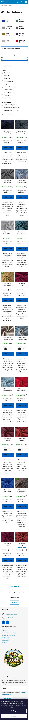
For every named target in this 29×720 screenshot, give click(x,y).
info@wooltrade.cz (11, 614)
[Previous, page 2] (10, 593)
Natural (7, 98)
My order (4, 642)
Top (15, 602)
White (7, 78)
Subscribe (7, 698)
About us (4, 630)
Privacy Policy (6, 638)
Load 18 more (14, 587)
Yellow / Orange (9, 87)
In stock (7, 66)
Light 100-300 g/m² (10, 105)
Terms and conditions (8, 635)
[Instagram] (7, 622)
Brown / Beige (9, 89)
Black (6, 75)
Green (7, 73)
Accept (13, 716)
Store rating (5, 640)
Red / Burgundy (9, 81)
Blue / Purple (8, 92)
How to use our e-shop (9, 633)
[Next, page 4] (19, 593)
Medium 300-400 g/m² (12, 107)
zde (12, 707)
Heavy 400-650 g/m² (11, 110)
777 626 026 (9, 618)
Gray (6, 84)
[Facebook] (3, 622)
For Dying (7, 95)
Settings (14, 711)
